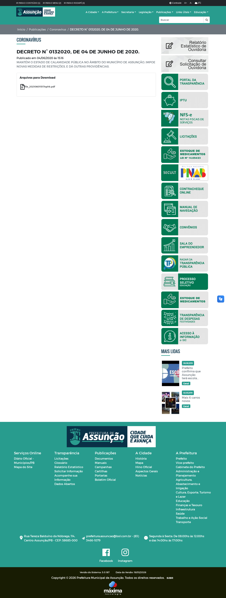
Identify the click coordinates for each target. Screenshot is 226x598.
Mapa (139, 462)
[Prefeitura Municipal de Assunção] (35, 12)
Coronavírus (58, 29)
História (141, 458)
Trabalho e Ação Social (191, 517)
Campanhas (103, 467)
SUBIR (170, 578)
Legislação (145, 12)
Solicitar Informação (68, 471)
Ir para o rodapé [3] (74, 3)
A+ (185, 3)
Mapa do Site (23, 467)
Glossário (60, 462)
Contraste (177, 3)
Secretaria (127, 12)
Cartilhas (101, 471)
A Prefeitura (109, 12)
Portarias (101, 475)
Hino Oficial (143, 467)
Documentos (104, 458)
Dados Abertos (64, 484)
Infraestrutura (185, 509)
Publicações (163, 12)
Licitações (61, 458)
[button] (206, 20)
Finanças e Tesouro (189, 505)
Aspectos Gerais (146, 471)
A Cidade (91, 12)
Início (21, 29)
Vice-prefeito (185, 462)
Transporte (183, 522)
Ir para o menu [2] (52, 3)
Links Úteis (182, 12)
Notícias (141, 475)
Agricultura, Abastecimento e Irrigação (188, 484)
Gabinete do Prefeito (190, 467)
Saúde (180, 513)
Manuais (101, 462)
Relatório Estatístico (68, 467)
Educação (200, 12)
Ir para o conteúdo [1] (28, 3)
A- (191, 3)
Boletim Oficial (105, 479)
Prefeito (181, 458)
